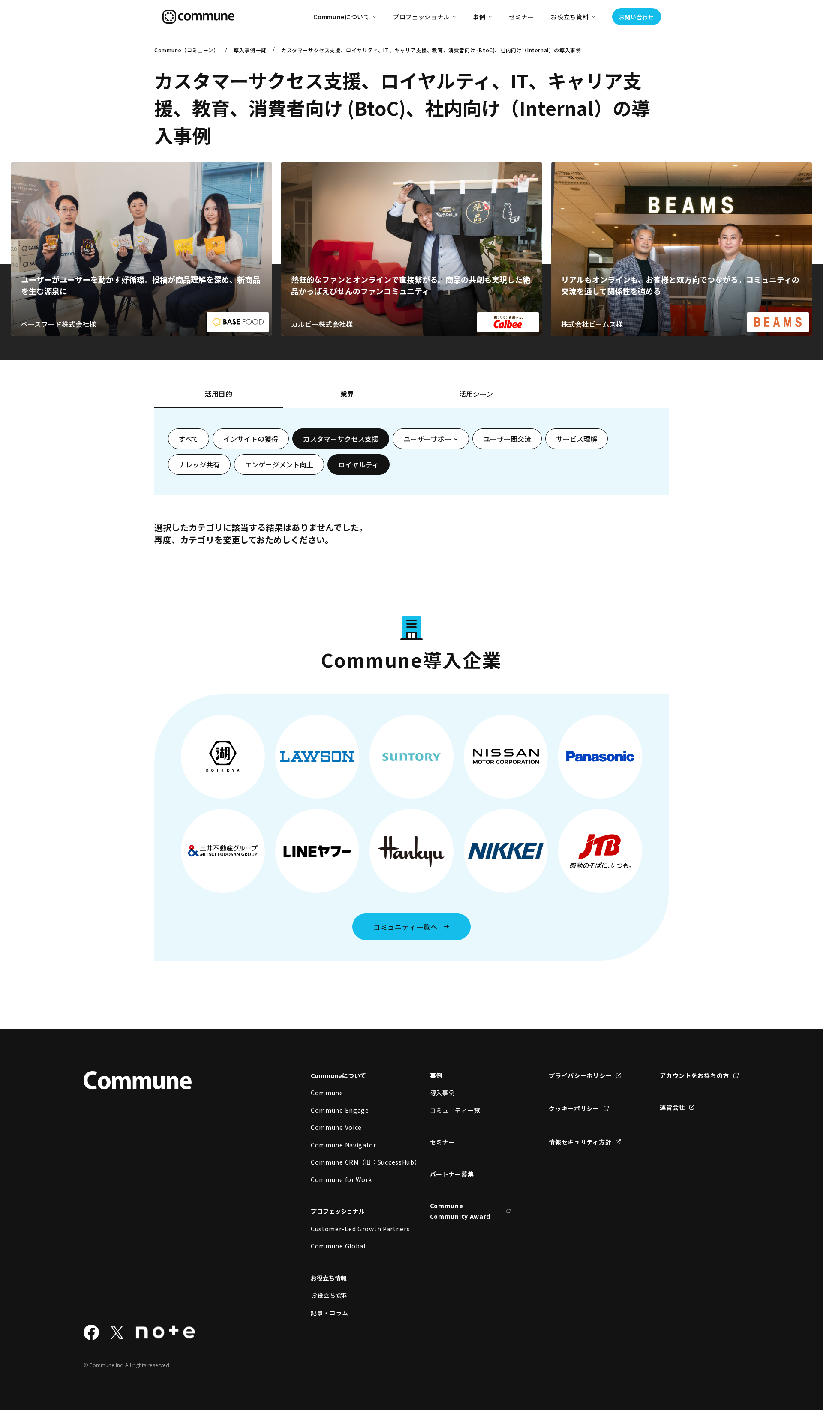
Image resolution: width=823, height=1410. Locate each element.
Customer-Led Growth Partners (351, 1228)
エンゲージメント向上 (279, 464)
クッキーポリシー (574, 1108)
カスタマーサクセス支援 (340, 439)
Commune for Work (341, 1179)
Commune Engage (340, 1110)
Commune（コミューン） (186, 50)
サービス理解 (576, 439)
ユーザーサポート (430, 439)
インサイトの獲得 (250, 439)
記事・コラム (329, 1312)
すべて (188, 439)
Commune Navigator (343, 1145)
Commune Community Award (460, 1211)
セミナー (521, 16)
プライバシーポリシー (580, 1075)
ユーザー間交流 (507, 439)
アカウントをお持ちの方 (694, 1075)
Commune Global (338, 1246)
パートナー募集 (452, 1174)
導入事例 (442, 1092)
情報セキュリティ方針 (580, 1142)
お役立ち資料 (329, 1295)
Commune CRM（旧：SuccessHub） (351, 1162)
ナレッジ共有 (199, 464)
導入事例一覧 (250, 50)
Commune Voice (336, 1127)
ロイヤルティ (358, 464)
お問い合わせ (636, 17)
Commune (327, 1092)
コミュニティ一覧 (455, 1110)
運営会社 (672, 1107)
